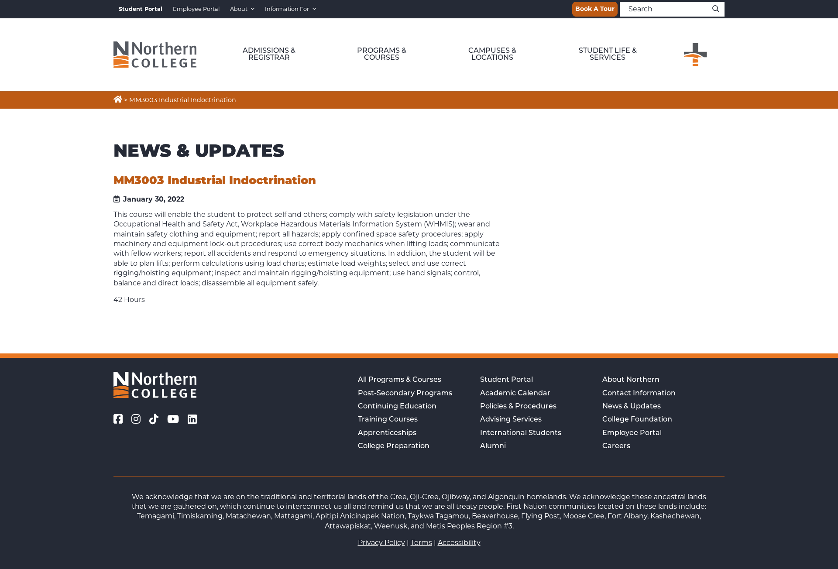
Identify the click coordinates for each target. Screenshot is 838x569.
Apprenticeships (387, 433)
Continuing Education (397, 406)
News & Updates (631, 406)
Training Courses (388, 419)
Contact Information (639, 393)
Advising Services (511, 419)
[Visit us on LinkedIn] (192, 419)
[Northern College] (154, 54)
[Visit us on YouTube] (173, 419)
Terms (421, 542)
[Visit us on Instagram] (136, 419)
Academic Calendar (515, 393)
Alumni (493, 446)
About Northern (630, 380)
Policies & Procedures (518, 406)
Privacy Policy (381, 542)
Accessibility (459, 542)
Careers (616, 446)
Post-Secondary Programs (405, 393)
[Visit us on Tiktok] (153, 419)
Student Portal (506, 380)
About (238, 9)
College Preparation (393, 446)
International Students (520, 433)
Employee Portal (196, 9)
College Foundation (637, 419)
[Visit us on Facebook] (118, 419)
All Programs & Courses (399, 380)
